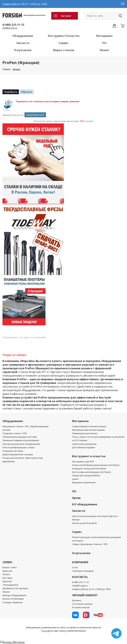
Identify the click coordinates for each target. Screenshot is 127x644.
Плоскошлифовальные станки (18, 447)
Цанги (75, 478)
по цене (24, 337)
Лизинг (104, 50)
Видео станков (63, 50)
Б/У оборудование (84, 504)
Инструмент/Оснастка (63, 36)
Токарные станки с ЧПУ (14, 433)
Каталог (66, 15)
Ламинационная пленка (84, 433)
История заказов (81, 607)
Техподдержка (10, 584)
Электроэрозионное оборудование (21, 443)
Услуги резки (22, 50)
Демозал (7, 570)
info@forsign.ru (9, 28)
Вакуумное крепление (84, 482)
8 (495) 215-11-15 (13, 25)
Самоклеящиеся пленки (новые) (89, 426)
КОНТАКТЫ (79, 577)
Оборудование (22, 36)
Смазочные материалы (84, 443)
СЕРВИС (7, 562)
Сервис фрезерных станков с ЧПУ (90, 544)
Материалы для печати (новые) (88, 429)
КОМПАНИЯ (80, 562)
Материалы (104, 36)
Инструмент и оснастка (89, 456)
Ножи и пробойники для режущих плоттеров (95, 465)
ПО (104, 43)
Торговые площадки (83, 570)
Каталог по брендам (13, 598)
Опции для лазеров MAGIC (86, 475)
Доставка (7, 577)
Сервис (63, 43)
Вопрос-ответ (9, 567)
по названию (38, 337)
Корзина (76, 600)
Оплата (6, 574)
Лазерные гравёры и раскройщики (20, 440)
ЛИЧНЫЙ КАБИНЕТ (85, 595)
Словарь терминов (12, 602)
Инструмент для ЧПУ (83, 461)
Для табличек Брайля (83, 447)
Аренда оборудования (14, 595)
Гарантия (7, 581)
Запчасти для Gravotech (84, 523)
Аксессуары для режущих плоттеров (91, 471)
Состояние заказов (82, 603)
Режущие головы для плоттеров (89, 468)
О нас (75, 567)
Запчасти (22, 43)
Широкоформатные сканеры (17, 454)
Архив (76, 498)
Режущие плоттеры (12, 450)
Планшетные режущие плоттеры (19, 436)
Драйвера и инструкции (15, 588)
